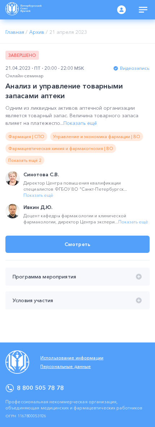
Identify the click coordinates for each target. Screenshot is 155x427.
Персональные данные (65, 366)
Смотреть (77, 244)
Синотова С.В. (41, 174)
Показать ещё (80, 123)
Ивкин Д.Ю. (37, 207)
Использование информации (71, 357)
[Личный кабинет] (121, 9)
